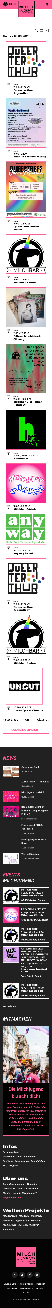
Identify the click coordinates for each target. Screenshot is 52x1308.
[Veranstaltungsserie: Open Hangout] (30, 398)
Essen (23, 951)
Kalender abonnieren (24, 729)
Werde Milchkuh (30, 853)
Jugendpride (22, 1220)
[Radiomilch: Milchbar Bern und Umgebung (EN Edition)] (11, 811)
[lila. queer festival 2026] (11, 955)
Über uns (15, 1178)
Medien (7, 1192)
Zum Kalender (10, 1006)
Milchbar (36, 1220)
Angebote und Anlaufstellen (30, 1160)
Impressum (11, 1288)
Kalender (40, 1284)
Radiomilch (9, 1229)
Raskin (36, 1299)
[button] (47, 4)
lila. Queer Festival (28, 1224)
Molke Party (9, 1224)
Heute (26, 719)
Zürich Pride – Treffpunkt (35, 781)
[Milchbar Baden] (11, 896)
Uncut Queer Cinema (28, 710)
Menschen (32, 1183)
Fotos (26, 1292)
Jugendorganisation (14, 1183)
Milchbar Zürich (24, 508)
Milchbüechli (10, 1215)
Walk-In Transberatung (29, 156)
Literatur (43, 954)
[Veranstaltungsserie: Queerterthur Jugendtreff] (28, 87)
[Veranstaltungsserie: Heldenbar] (37, 455)
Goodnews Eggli (30, 767)
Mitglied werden (12, 1197)
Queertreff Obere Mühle (26, 228)
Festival (32, 951)
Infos (10, 1146)
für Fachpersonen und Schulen (19, 1156)
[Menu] (9, 4)
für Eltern (8, 1160)
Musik (25, 957)
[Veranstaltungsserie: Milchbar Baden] (29, 279)
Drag (40, 948)
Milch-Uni (8, 1220)
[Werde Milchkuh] (11, 858)
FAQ (5, 1165)
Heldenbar (20, 458)
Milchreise (37, 1215)
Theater (31, 960)
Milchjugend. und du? (32, 792)
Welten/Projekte (26, 1210)
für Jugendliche (11, 1151)
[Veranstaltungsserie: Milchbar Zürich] (29, 506)
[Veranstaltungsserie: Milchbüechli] (28, 333)
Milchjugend (10, 1284)
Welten (12, 1114)
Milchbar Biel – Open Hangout (27, 403)
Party (42, 957)
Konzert (25, 954)
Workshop (42, 960)
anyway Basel (23, 553)
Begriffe (13, 1165)
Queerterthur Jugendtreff (23, 92)
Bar (22, 889)
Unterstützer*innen (27, 1188)
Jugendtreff (32, 889)
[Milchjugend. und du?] (11, 796)
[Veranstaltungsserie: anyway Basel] (29, 550)
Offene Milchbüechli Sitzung (27, 337)
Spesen (39, 1288)
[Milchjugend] (26, 9)
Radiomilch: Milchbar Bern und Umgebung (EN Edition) (34, 810)
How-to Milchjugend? (25, 1192)
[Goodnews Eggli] (11, 771)
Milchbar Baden (24, 282)
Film (40, 951)
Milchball (24, 1215)
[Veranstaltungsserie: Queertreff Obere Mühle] (29, 223)
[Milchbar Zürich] (11, 915)
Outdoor (33, 957)
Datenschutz (26, 1288)
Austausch (26, 909)
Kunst (34, 954)
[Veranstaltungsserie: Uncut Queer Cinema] (30, 707)
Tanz (23, 960)
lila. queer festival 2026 (34, 970)
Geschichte (9, 1188)
